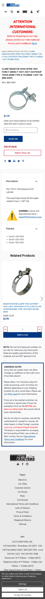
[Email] (9, 161)
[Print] (14, 161)
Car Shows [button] (22, 492)
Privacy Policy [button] (22, 512)
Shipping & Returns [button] (22, 520)
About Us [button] (22, 480)
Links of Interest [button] (22, 508)
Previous (2, 299)
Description (12, 181)
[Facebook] (5, 161)
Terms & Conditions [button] (23, 516)
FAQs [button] (22, 496)
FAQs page (12, 394)
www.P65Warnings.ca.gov (30, 217)
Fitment (10, 228)
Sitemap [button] (22, 524)
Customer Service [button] (22, 488)
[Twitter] (18, 161)
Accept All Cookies (22, 595)
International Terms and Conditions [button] (22, 504)
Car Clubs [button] (22, 484)
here (34, 43)
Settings (22, 584)
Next (41, 299)
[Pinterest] (23, 161)
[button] (24, 12)
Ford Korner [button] (22, 500)
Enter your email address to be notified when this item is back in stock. (21, 122)
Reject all (22, 589)
